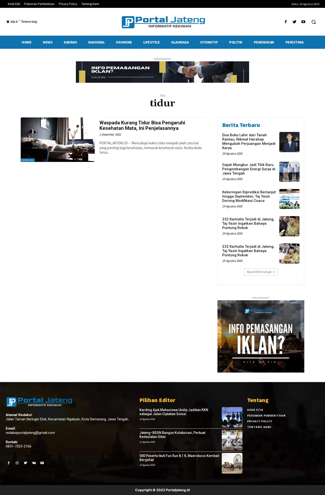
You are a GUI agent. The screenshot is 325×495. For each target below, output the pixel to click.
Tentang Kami (259, 427)
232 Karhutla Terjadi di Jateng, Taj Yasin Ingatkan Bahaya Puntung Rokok (248, 223)
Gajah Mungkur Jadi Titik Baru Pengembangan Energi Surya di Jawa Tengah (248, 169)
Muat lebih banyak (259, 272)
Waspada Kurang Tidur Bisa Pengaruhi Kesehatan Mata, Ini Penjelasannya (142, 125)
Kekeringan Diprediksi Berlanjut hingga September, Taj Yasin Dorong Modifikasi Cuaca (249, 196)
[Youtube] (303, 22)
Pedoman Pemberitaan (266, 415)
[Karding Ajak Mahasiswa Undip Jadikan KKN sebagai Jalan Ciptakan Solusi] (232, 417)
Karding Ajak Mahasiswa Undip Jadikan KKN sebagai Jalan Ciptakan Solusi (173, 412)
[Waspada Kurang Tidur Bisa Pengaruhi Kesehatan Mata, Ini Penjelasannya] (58, 139)
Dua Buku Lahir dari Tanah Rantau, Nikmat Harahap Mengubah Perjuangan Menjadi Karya (249, 141)
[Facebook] (285, 22)
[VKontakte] (34, 463)
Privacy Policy (259, 421)
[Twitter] (294, 22)
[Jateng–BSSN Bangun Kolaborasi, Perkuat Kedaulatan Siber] (232, 440)
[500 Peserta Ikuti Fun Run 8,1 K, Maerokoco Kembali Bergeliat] (232, 463)
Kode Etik (255, 410)
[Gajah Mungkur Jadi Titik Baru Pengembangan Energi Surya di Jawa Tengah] (289, 172)
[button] (313, 22)
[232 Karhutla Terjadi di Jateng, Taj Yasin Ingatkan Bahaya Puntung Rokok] (289, 226)
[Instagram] (17, 463)
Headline (28, 160)
